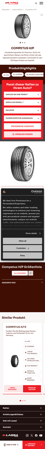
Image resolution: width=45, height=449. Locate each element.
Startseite (5, 9)
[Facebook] (36, 435)
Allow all (22, 241)
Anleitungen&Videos (13, 414)
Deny (22, 255)
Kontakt (7, 427)
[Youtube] (40, 435)
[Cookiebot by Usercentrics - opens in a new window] (31, 191)
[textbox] (22, 95)
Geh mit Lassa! (10, 421)
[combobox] (22, 95)
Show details (31, 233)
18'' (31, 273)
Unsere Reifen (17, 9)
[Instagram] (27, 435)
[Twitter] (31, 435)
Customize (21, 248)
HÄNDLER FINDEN (24, 134)
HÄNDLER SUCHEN (32, 388)
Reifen (6, 408)
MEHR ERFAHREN (12, 388)
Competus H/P (30, 9)
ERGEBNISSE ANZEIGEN (22, 126)
